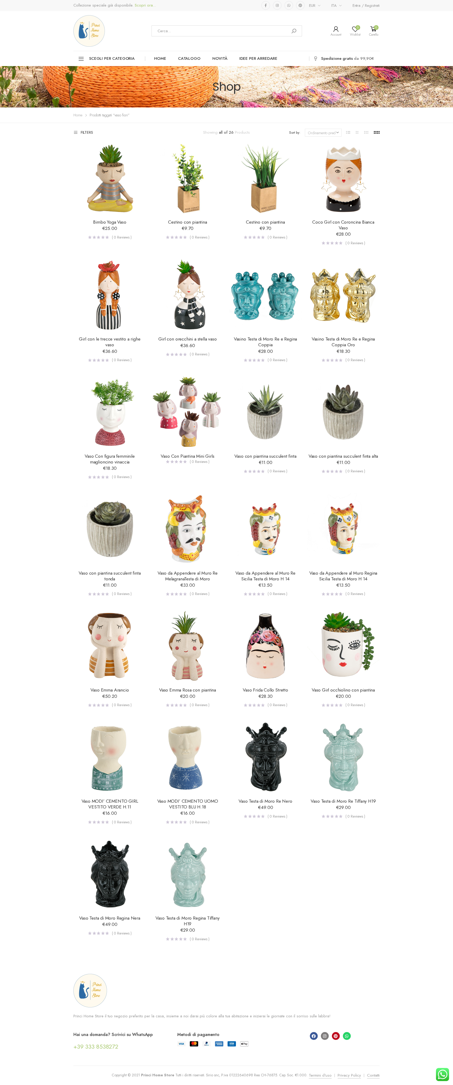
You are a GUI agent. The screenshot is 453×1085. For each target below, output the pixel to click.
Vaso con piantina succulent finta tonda (110, 576)
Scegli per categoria (111, 58)
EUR (312, 5)
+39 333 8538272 (95, 1046)
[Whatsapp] (347, 1036)
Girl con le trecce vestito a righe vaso (109, 342)
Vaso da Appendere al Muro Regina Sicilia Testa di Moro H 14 (343, 576)
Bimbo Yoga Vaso (109, 222)
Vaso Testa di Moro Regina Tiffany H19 (187, 921)
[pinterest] (300, 5)
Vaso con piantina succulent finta (265, 456)
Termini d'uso (320, 1075)
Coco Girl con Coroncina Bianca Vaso (343, 225)
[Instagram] (325, 1036)
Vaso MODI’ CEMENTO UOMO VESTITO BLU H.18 (187, 804)
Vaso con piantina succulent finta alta (343, 456)
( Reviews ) (122, 237)
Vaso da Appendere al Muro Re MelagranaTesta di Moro (188, 576)
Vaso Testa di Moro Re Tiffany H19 (343, 801)
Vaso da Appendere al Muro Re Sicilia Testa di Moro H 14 (265, 576)
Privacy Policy (349, 1075)
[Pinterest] (336, 1036)
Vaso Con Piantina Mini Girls (187, 456)
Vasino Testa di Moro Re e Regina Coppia (265, 342)
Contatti (373, 1075)
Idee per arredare (258, 58)
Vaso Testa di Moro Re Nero (265, 801)
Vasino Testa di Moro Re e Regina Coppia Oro (343, 342)
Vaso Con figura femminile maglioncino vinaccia (110, 459)
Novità (220, 58)
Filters (87, 132)
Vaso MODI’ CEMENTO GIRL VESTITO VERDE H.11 (110, 804)
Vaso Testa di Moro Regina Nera (109, 918)
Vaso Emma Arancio (109, 690)
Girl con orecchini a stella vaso (187, 339)
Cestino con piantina (187, 222)
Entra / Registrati (366, 5)
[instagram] (277, 5)
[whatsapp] (288, 5)
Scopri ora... (144, 5)
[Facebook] (314, 1036)
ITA (334, 5)
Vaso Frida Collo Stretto (265, 690)
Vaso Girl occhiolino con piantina (343, 690)
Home (160, 58)
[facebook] (265, 5)
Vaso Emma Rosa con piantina (187, 690)
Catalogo (189, 58)
